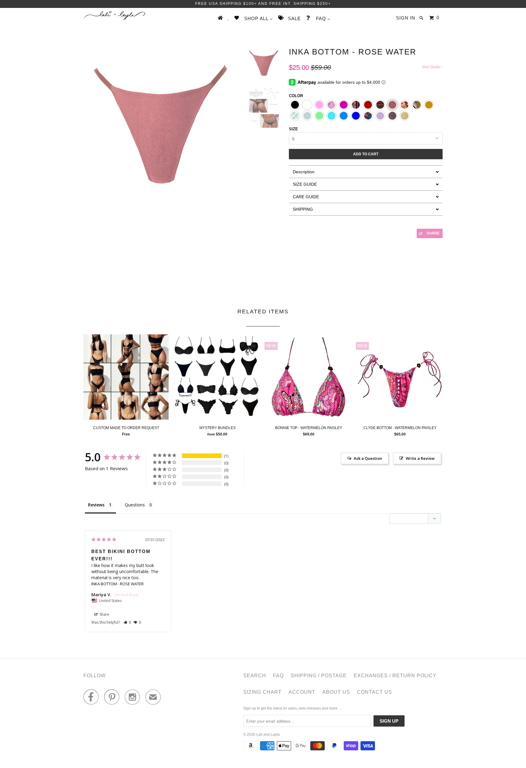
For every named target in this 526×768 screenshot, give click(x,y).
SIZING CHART (262, 692)
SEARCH (254, 675)
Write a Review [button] (420, 458)
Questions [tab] (135, 505)
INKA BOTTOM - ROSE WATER (117, 584)
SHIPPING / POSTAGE (319, 675)
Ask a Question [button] (368, 458)
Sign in (405, 17)
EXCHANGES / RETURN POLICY (395, 675)
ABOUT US (336, 692)
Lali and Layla (268, 734)
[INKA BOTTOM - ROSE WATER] (161, 163)
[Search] (422, 17)
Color (296, 95)
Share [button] (104, 614)
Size (293, 129)
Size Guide (431, 67)
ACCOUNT (302, 692)
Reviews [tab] (96, 505)
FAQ (278, 675)
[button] (295, 104)
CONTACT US (374, 692)
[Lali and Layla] (114, 15)
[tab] (366, 171)
